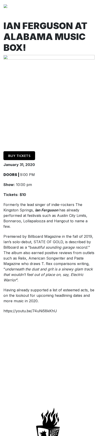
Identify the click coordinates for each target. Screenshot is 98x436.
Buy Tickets (19, 155)
